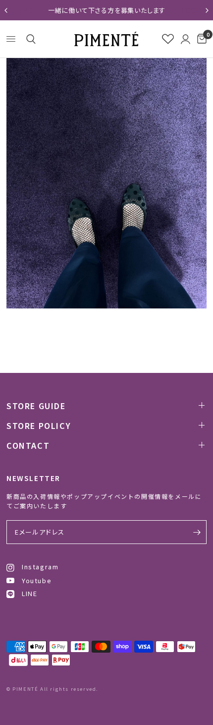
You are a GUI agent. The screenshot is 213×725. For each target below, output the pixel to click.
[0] (200, 39)
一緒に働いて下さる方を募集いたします (106, 10)
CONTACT (28, 445)
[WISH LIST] (168, 39)
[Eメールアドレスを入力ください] (197, 532)
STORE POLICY (38, 425)
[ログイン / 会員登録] (185, 39)
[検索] (29, 39)
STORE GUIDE (36, 406)
